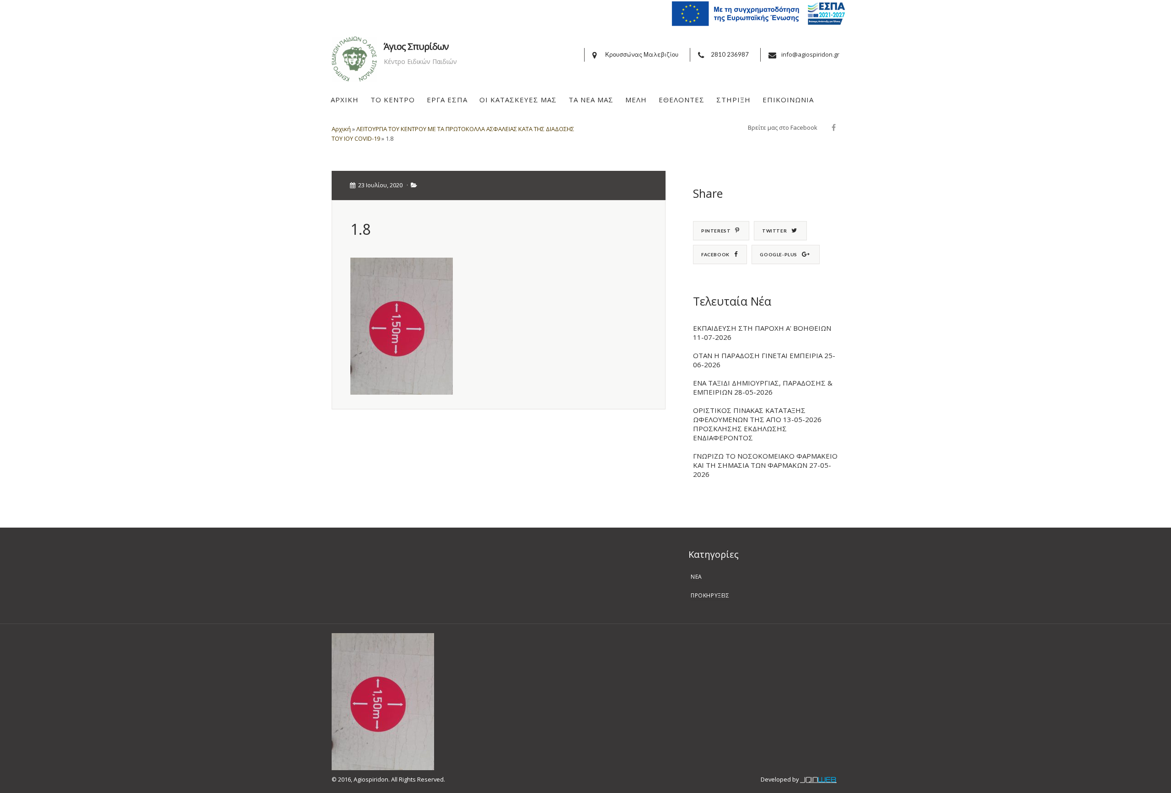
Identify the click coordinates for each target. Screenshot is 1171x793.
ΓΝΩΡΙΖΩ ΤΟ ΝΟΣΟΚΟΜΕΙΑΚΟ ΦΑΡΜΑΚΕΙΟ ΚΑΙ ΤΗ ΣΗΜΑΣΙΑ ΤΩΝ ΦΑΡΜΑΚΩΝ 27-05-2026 (765, 465)
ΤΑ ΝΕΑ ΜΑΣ (591, 99)
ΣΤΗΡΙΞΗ (733, 99)
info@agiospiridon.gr (810, 54)
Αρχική (341, 129)
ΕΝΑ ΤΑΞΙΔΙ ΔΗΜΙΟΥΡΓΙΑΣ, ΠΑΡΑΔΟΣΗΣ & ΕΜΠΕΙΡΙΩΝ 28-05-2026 (763, 387)
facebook (715, 254)
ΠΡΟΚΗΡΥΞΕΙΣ (710, 595)
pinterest (716, 230)
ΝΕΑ (696, 577)
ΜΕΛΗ (636, 99)
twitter (774, 230)
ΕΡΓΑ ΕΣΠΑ (447, 99)
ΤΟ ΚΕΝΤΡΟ (393, 99)
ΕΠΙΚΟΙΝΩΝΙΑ (788, 99)
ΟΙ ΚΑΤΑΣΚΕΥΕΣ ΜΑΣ (518, 99)
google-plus (778, 254)
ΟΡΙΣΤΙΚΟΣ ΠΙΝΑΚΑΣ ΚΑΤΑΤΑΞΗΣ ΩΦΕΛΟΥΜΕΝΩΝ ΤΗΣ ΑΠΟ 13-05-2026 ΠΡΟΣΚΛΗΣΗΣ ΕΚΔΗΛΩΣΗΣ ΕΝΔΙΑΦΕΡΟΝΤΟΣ (757, 424)
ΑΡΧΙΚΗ (345, 99)
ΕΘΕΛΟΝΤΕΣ (681, 99)
